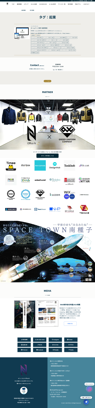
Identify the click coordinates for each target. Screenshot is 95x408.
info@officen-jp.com (57, 390)
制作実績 (70, 4)
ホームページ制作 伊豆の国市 (37, 40)
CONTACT (86, 4)
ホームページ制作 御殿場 (59, 37)
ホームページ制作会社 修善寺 (67, 47)
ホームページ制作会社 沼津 (65, 45)
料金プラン (78, 4)
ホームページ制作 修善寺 (62, 40)
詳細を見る (70, 323)
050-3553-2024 (55, 394)
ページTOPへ (47, 81)
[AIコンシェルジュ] (89, 389)
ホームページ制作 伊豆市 (36, 42)
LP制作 (73, 50)
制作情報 (32, 10)
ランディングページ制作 (65, 50)
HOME (72, 0)
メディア (26, 4)
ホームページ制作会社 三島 (37, 45)
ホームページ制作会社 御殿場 (51, 45)
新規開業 (33, 52)
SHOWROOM (43, 4)
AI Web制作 (52, 4)
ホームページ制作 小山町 (49, 42)
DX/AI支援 (34, 4)
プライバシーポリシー (23, 400)
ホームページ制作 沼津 (72, 37)
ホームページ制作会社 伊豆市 (37, 50)
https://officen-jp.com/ (24, 383)
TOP (13, 4)
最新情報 (19, 4)
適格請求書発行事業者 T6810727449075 (24, 398)
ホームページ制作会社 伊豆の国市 (38, 47)
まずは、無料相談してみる (47, 155)
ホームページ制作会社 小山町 (52, 50)
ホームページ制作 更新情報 (39, 28)
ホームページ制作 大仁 (51, 40)
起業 (38, 52)
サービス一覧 (61, 4)
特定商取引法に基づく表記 (23, 402)
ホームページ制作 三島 (48, 37)
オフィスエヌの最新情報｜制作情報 (80, 0)
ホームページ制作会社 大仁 (54, 47)
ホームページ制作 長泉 (36, 37)
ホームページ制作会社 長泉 (62, 42)
